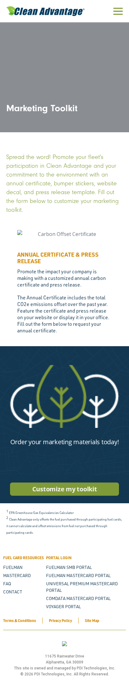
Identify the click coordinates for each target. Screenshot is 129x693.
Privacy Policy (60, 620)
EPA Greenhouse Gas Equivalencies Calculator (41, 512)
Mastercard (17, 575)
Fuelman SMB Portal (69, 567)
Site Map (92, 620)
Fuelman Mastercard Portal (78, 575)
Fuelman (13, 567)
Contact (12, 592)
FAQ (7, 584)
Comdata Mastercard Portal (78, 598)
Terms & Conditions (19, 620)
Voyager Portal (63, 606)
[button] (6, 285)
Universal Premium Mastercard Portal (82, 587)
